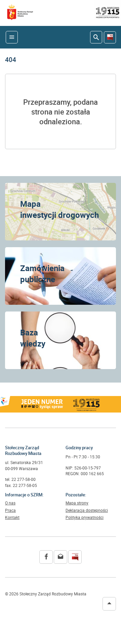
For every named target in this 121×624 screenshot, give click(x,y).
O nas (10, 503)
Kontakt (12, 518)
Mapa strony (77, 503)
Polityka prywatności (85, 518)
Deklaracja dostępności (87, 510)
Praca (10, 510)
